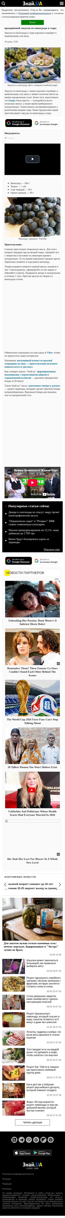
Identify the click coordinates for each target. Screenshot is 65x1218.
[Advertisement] (32, 316)
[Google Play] (42, 1152)
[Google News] (36, 1140)
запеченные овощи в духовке (44, 385)
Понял (32, 22)
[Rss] (14, 1140)
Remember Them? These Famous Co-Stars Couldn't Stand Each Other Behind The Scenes (32, 672)
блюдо (11, 100)
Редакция (7, 1184)
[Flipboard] (43, 1140)
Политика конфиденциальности (18, 1174)
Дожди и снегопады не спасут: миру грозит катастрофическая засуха (34, 513)
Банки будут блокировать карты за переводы (29, 540)
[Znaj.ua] (32, 3)
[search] (3, 3)
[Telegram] (22, 1140)
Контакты (6, 1189)
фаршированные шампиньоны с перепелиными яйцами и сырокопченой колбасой (30, 374)
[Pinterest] (51, 1140)
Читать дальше (32, 1122)
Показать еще (52, 549)
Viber (50, 352)
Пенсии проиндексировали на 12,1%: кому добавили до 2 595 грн (34, 531)
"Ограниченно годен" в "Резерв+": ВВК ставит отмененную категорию (32, 522)
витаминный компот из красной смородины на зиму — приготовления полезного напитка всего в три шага (31, 363)
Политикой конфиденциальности (34, 13)
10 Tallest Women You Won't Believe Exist (32, 767)
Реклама (6, 1179)
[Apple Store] (22, 1152)
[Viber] (29, 1140)
